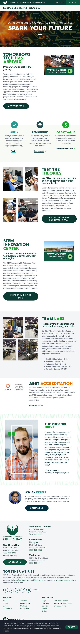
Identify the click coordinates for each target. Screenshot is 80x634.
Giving (44, 611)
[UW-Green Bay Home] (22, 2)
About (5, 606)
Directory (45, 603)
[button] (40, 36)
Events (44, 608)
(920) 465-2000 (9, 553)
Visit (4, 601)
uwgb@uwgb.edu (9, 555)
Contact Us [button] (37, 508)
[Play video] (70, 71)
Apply (61, 2)
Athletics (23, 601)
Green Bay (17, 580)
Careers (45, 606)
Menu (74, 2)
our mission (68, 580)
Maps (44, 601)
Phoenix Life (25, 603)
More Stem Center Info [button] (20, 296)
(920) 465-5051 (35, 563)
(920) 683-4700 (35, 534)
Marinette (59, 580)
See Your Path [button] (16, 106)
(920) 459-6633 (35, 550)
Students (23, 606)
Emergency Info (60, 606)
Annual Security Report (63, 603)
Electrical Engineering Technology (21, 8)
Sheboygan (38, 580)
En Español (24, 608)
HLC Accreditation (61, 601)
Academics (7, 608)
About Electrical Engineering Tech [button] (59, 218)
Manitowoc (26, 580)
